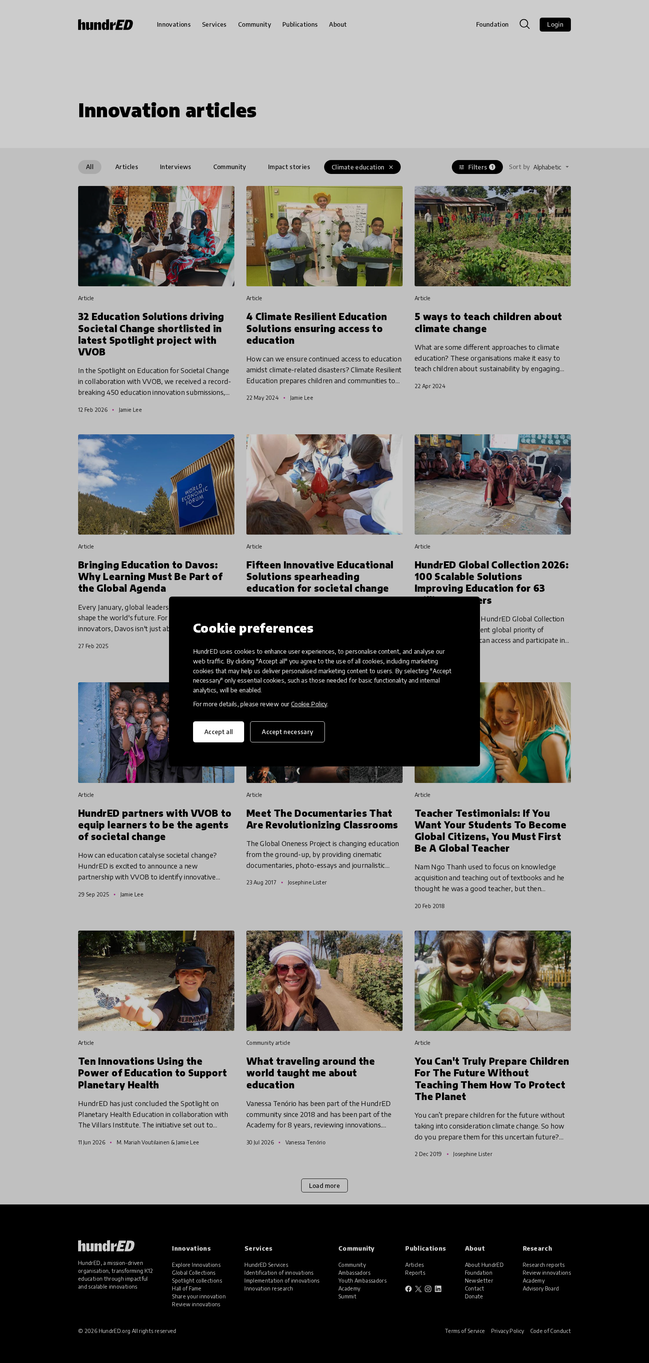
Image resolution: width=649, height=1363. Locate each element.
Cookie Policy (309, 704)
